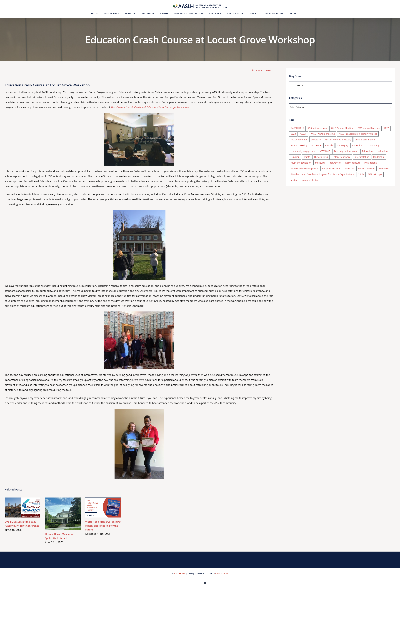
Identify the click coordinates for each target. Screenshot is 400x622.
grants (306, 156)
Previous (257, 70)
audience (316, 145)
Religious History (331, 168)
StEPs (361, 174)
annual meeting (299, 145)
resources (349, 168)
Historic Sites (321, 156)
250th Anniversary (317, 128)
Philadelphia (371, 162)
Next (268, 70)
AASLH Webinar (299, 139)
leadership (379, 156)
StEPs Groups (375, 174)
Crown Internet (221, 573)
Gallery (27, 507)
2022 (386, 128)
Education (367, 151)
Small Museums (366, 168)
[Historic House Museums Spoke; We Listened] (63, 514)
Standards (384, 168)
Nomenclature (352, 162)
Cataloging (342, 145)
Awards (329, 145)
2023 (293, 133)
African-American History (338, 139)
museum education (301, 162)
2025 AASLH (179, 573)
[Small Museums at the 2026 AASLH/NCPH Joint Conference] (22, 508)
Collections (358, 145)
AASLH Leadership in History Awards (358, 133)
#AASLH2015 (297, 128)
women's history (310, 180)
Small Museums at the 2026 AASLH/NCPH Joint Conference (18, 507)
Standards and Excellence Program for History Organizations (322, 174)
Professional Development (304, 168)
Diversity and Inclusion (346, 151)
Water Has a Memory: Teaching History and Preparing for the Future (98, 507)
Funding (295, 156)
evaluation (382, 151)
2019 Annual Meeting (369, 128)
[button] (303, 13)
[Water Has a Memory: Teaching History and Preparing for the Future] (103, 508)
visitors (294, 180)
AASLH (303, 133)
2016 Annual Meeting (342, 128)
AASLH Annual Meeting (323, 133)
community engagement (303, 151)
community (373, 145)
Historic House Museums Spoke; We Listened (58, 513)
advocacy (316, 139)
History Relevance (341, 156)
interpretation (362, 156)
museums (320, 162)
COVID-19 (325, 151)
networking (335, 162)
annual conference (365, 139)
